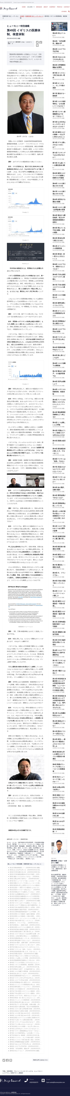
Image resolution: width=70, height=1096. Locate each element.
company (52, 7)
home (24, 7)
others (64, 11)
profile (59, 7)
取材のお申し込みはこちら (40, 1060)
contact (67, 7)
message (39, 7)
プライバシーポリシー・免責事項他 (8, 1092)
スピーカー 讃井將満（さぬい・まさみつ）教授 (20, 42)
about (46, 7)
